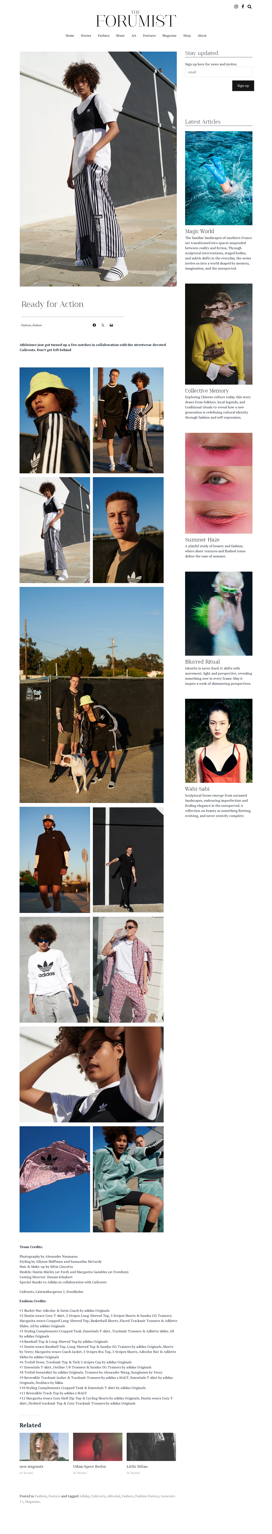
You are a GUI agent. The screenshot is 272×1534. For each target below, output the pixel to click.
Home (70, 35)
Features (149, 35)
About (202, 35)
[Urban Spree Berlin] (97, 1447)
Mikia (59, 1382)
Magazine (170, 35)
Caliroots (99, 1282)
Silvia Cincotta (61, 1266)
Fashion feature (147, 1496)
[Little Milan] (151, 1447)
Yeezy (28, 1351)
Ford (64, 1271)
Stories (86, 35)
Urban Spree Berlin (89, 1466)
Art (134, 35)
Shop (187, 35)
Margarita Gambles (92, 1271)
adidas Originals (96, 1310)
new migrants (31, 1466)
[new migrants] (44, 1447)
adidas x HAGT (117, 1377)
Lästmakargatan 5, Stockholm (59, 1291)
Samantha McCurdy (86, 1261)
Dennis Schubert (60, 1277)
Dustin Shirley (43, 1271)
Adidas (52, 1282)
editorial (113, 1496)
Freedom (120, 1271)
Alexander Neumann (61, 1256)
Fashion (103, 35)
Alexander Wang (116, 1372)
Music (120, 35)
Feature (37, 325)
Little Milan (137, 1466)
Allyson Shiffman (49, 1261)
